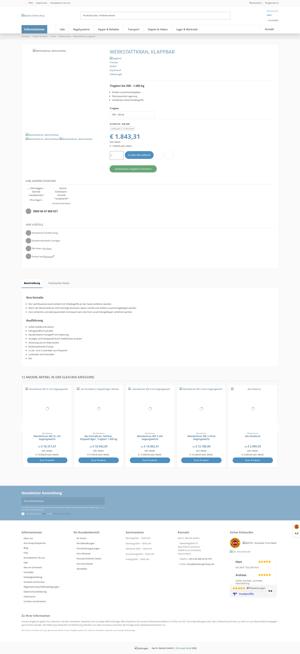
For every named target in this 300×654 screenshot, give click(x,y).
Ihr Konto (81, 538)
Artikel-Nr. (115, 123)
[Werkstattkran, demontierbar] (42, 138)
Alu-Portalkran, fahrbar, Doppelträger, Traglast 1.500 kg (98, 437)
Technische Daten (58, 283)
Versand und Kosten (34, 581)
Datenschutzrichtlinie (62, 513)
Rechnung (48, 256)
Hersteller (29, 572)
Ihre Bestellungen (86, 543)
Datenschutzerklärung (35, 591)
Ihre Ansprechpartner (35, 543)
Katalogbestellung (33, 577)
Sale (26, 562)
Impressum (42, 2)
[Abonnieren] (102, 501)
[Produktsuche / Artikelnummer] (228, 16)
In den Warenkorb (139, 154)
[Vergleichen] (67, 394)
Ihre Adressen (84, 553)
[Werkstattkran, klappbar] (42, 134)
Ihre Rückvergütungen (88, 548)
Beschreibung (32, 283)
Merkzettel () (255, 2)
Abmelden (82, 568)
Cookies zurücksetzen (35, 601)
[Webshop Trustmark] (236, 544)
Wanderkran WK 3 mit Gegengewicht (150, 437)
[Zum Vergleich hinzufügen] (169, 155)
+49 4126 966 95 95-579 (200, 558)
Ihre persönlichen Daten (89, 558)
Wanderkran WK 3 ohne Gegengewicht (201, 437)
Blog (26, 548)
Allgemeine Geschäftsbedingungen (41, 586)
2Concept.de (182, 648)
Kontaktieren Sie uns (60, 2)
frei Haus (47, 248)
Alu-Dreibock (252, 436)
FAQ (31, 2)
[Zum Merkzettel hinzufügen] (159, 155)
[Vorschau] (67, 398)
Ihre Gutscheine (85, 563)
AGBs (44, 513)
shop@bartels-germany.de (200, 564)
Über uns (28, 538)
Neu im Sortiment (33, 567)
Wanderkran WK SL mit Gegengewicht (47, 437)
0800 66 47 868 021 (45, 211)
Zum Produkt (47, 460)
